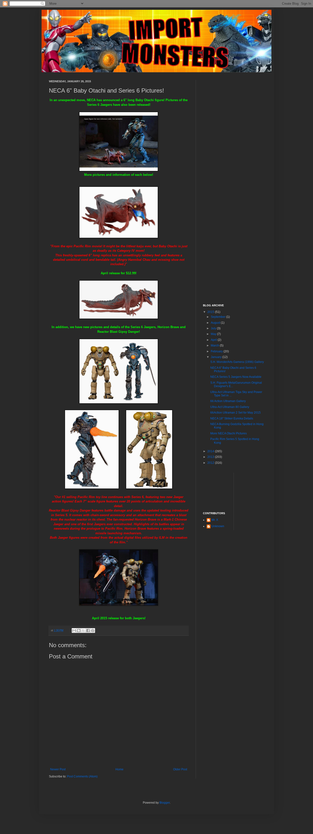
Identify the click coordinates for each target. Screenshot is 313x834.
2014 (211, 451)
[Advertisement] (233, 153)
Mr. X (215, 520)
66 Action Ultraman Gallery (228, 401)
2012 (211, 463)
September (218, 317)
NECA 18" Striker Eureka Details (231, 418)
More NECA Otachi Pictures (228, 433)
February (217, 351)
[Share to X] (83, 630)
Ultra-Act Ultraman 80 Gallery (229, 407)
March (215, 345)
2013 (211, 457)
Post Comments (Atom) (82, 776)
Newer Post (58, 769)
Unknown (218, 526)
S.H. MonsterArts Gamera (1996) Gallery (237, 362)
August (216, 322)
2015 (211, 312)
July (214, 328)
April (214, 340)
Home (119, 769)
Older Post (180, 769)
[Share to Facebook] (88, 630)
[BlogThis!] (78, 630)
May (214, 334)
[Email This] (74, 630)
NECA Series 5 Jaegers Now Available (235, 377)
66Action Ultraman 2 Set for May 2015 (235, 412)
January (216, 357)
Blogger (164, 802)
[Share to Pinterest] (92, 630)
